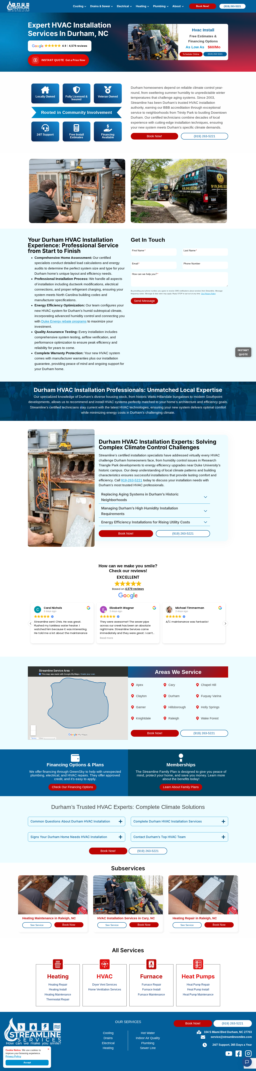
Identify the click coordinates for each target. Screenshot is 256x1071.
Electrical (108, 1043)
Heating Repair (57, 984)
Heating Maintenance (58, 994)
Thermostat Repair (57, 999)
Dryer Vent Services (104, 984)
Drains (108, 1038)
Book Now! (202, 6)
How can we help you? (145, 274)
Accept (27, 1062)
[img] (76, 112)
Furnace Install (151, 989)
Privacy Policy (13, 1056)
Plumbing (147, 1043)
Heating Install (58, 989)
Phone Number (192, 263)
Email (135, 263)
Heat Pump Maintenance (198, 994)
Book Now (68, 924)
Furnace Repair (151, 984)
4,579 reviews (134, 589)
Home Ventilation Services (104, 989)
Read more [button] (106, 638)
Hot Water (148, 1033)
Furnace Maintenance (151, 994)
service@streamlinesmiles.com (231, 1036)
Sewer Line (148, 1048)
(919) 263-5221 (232, 6)
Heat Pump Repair (198, 984)
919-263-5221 (131, 480)
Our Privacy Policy (208, 294)
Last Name (190, 250)
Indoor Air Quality (148, 1038)
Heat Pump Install (198, 989)
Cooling (108, 1033)
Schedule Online (191, 54)
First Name (138, 250)
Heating (108, 1048)
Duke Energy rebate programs (64, 321)
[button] (225, 623)
